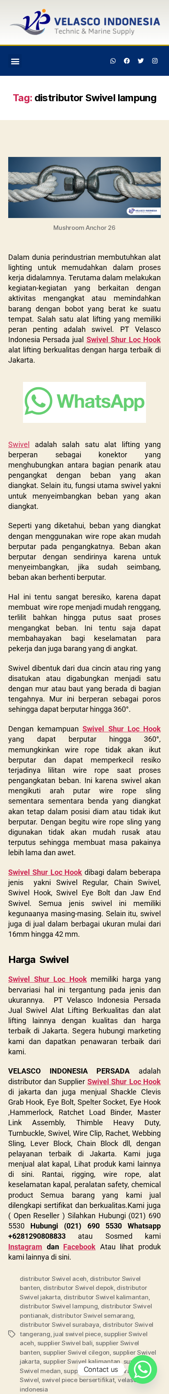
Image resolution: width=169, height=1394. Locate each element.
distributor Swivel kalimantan (106, 1297)
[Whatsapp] (113, 61)
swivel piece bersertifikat (78, 1380)
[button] (15, 61)
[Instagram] (154, 61)
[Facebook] (127, 61)
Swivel (19, 444)
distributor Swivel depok (78, 1288)
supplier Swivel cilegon (76, 1352)
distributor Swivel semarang (92, 1315)
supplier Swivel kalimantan (81, 1361)
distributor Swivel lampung (59, 1306)
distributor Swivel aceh (53, 1279)
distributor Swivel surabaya (59, 1324)
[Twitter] (141, 61)
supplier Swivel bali (65, 1343)
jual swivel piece (77, 1334)
